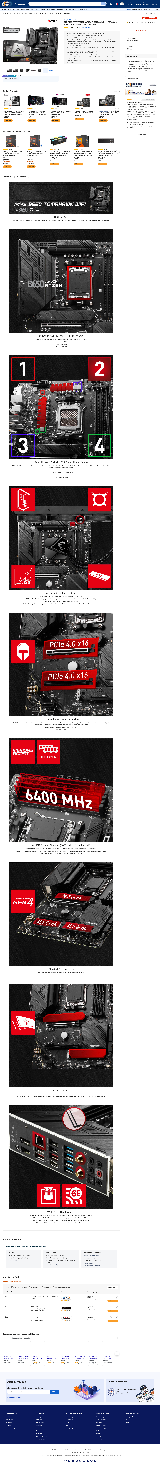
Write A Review (142, 134)
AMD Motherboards (42, 13)
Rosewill (128, 1422)
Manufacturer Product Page (91, 1255)
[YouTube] (84, 1461)
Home (4, 13)
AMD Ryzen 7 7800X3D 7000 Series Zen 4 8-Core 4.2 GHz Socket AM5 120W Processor (83, 153)
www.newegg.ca (109, 1455)
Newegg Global (130, 1417)
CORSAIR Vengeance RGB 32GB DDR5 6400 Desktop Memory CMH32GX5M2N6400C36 (60, 153)
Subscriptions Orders (41, 1436)
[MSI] (53, 21)
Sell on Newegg (100, 1417)
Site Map (98, 1431)
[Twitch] (88, 1461)
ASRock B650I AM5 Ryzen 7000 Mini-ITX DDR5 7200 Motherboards (61, 112)
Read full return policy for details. (55, 1265)
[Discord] (91, 1461)
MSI (51, 13)
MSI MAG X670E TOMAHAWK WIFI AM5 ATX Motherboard (84, 112)
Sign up (54, 1392)
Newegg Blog (69, 1428)
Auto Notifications (40, 1439)
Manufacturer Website (90, 1258)
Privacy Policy (85, 1452)
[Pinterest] (80, 1461)
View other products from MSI (92, 1265)
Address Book (39, 1425)
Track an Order (9, 1419)
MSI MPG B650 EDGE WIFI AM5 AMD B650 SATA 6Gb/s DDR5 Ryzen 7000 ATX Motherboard (14, 112)
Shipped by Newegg (101, 1419)
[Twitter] (69, 1461)
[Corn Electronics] (73, 1308)
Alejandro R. (130, 130)
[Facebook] (65, 1461)
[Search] (103, 3)
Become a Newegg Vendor (103, 1428)
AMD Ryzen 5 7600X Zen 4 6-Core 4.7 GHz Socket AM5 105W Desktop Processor (13, 153)
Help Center (9, 1417)
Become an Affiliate (101, 1425)
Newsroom (68, 1425)
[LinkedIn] (76, 1461)
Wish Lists (38, 1428)
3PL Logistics (99, 1422)
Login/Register (39, 1417)
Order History (39, 1419)
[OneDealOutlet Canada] (73, 1318)
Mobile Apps (99, 1439)
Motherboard (29, 13)
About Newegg (69, 1417)
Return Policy (9, 1425)
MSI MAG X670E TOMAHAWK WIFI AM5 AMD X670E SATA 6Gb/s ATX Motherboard (109, 112)
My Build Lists (39, 1431)
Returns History (40, 1422)
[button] (19, 4)
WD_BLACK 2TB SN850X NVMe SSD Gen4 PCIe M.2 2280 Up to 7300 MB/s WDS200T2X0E (107, 153)
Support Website (88, 1263)
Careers (68, 1422)
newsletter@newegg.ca (100, 1450)
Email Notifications (40, 1433)
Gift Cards (98, 1436)
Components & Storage (16, 13)
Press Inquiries (69, 1419)
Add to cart (8, 120)
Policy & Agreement (76, 1452)
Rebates (98, 1433)
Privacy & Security (10, 1428)
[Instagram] (73, 1461)
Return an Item (9, 1422)
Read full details (12, 1260)
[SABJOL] (73, 1298)
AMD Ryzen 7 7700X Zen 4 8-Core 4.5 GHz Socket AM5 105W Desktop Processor (37, 153)
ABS (127, 1419)
